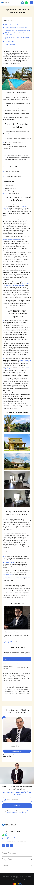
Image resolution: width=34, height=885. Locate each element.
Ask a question (17, 751)
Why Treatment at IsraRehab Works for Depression (17, 33)
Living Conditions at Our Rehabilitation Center (17, 38)
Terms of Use (22, 880)
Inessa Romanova (17, 746)
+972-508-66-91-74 (12, 831)
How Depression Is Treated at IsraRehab (17, 30)
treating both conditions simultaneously (16, 368)
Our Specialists (9, 41)
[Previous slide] (10, 641)
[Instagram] (11, 845)
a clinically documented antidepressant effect (16, 284)
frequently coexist (25, 360)
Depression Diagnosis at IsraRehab (16, 27)
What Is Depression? (11, 25)
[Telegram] (22, 2)
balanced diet (10, 562)
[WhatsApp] (26, 2)
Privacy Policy (12, 880)
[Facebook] (7, 845)
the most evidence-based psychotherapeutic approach (12, 238)
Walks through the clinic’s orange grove (17, 577)
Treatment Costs (10, 44)
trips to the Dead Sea (12, 579)
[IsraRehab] (5, 2)
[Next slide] (5, 641)
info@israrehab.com (11, 838)
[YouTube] (3, 845)
